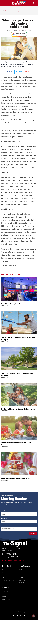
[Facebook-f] (13, 615)
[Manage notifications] (33, 615)
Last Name (4, 518)
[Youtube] (24, 615)
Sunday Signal (17, 11)
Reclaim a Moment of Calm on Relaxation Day (18, 409)
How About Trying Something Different (15, 304)
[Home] (2, 11)
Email (2, 525)
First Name (4, 511)
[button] (5, 3)
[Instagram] (20, 615)
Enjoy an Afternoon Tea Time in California (17, 478)
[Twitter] (17, 615)
